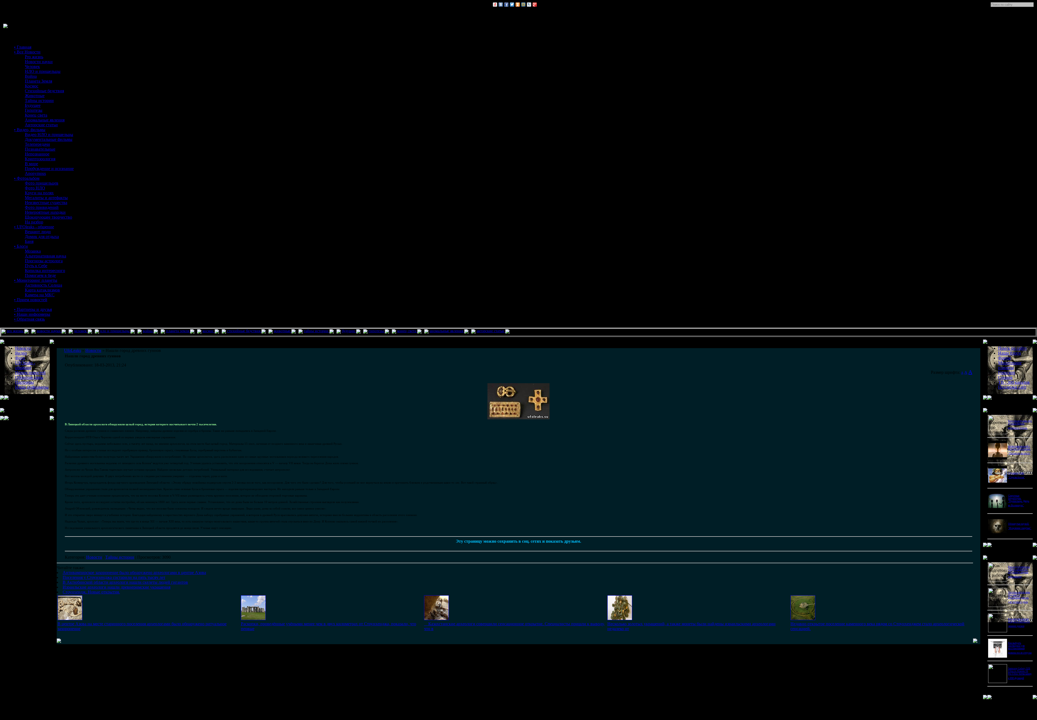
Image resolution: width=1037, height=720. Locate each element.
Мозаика (33, 251)
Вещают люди (38, 231)
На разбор (34, 222)
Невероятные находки (45, 212)
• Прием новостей (30, 299)
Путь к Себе (36, 265)
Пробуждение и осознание (49, 168)
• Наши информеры (32, 314)
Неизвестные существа (46, 202)
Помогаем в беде (40, 275)
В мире (31, 163)
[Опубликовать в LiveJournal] (529, 4)
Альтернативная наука (45, 256)
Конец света (36, 115)
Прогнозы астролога (44, 261)
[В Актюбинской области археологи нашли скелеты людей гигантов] (436, 618)
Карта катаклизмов (42, 290)
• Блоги (21, 246)
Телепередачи (37, 144)
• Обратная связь (29, 319)
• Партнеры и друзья (33, 309)
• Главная (22, 47)
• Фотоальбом (26, 178)
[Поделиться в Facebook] (506, 4)
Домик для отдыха (42, 236)
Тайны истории (39, 100)
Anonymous (35, 173)
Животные (35, 95)
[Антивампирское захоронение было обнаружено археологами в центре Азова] (70, 618)
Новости (94, 557)
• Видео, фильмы (29, 129)
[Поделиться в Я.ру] (495, 4)
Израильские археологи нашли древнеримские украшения (116, 587)
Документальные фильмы (48, 139)
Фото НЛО (35, 188)
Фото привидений (42, 207)
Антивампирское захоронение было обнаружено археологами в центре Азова (134, 572)
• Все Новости (27, 52)
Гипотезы (33, 110)
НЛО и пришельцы (42, 71)
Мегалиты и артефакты (46, 197)
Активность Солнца (43, 285)
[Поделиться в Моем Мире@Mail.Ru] (523, 4)
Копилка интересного (45, 270)
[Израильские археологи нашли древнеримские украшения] (619, 618)
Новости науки (39, 61)
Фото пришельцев (41, 183)
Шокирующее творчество (48, 217)
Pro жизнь (34, 57)
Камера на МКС (40, 295)
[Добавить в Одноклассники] (518, 4)
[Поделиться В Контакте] (501, 4)
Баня (29, 241)
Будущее (33, 105)
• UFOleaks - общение (34, 227)
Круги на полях (39, 193)
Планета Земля (38, 81)
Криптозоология (40, 159)
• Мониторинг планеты (35, 280)
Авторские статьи (41, 125)
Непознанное (37, 154)
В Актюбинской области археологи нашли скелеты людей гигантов (125, 582)
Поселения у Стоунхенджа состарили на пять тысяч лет (114, 577)
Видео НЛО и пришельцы (49, 134)
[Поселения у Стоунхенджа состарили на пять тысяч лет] (253, 618)
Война (31, 76)
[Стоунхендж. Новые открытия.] (802, 618)
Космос (31, 86)
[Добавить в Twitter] (512, 4)
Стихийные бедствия (44, 91)
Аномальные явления (45, 120)
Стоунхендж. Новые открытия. (91, 592)
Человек (32, 66)
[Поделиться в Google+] (535, 4)
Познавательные (40, 149)
